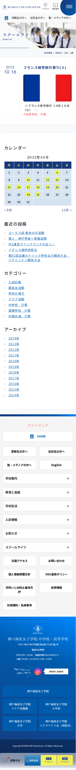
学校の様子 (16, 293)
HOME (48, 52)
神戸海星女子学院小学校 (56, 706)
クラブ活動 (16, 299)
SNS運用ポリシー (56, 574)
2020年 (13, 361)
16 (18, 187)
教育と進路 (12, 492)
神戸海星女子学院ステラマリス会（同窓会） (56, 723)
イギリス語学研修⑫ (22, 250)
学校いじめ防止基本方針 (19, 590)
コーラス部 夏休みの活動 (26, 233)
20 (57, 187)
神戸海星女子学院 (38, 691)
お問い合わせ (56, 561)
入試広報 (14, 282)
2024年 (13, 338)
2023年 (13, 344)
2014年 (13, 395)
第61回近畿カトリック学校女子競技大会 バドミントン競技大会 (39, 257)
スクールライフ (15, 547)
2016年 (13, 384)
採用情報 (56, 588)
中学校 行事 (18, 305)
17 (28, 187)
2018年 (13, 372)
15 (9, 187)
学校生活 (11, 506)
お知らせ (15, 760)
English (56, 465)
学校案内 (11, 478)
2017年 (13, 378)
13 (57, 180)
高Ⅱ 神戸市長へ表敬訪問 (27, 238)
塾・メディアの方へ (60, 17)
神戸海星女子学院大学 (20, 723)
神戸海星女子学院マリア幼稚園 (20, 706)
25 (37, 194)
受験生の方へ (19, 17)
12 (47, 180)
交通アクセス (19, 561)
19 (47, 187)
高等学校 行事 (19, 310)
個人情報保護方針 (19, 574)
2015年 (13, 389)
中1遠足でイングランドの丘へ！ (31, 244)
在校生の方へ (37, 17)
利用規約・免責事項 (19, 605)
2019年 (13, 367)
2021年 (13, 355)
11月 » (67, 210)
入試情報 (11, 519)
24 (28, 194)
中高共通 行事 (19, 316)
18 (37, 187)
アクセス (45, 9)
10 (65, 52)
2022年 (13, 350)
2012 (58, 52)
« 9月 (8, 210)
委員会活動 (16, 288)
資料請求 (55, 9)
